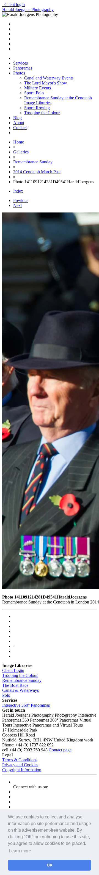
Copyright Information (21, 769)
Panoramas (22, 68)
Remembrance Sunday (22, 680)
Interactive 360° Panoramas (26, 705)
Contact (20, 127)
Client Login (13, 670)
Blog (17, 117)
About (18, 122)
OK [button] (50, 865)
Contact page (60, 750)
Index (18, 191)
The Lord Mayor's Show (45, 83)
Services (20, 63)
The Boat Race (15, 685)
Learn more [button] (20, 851)
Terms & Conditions (19, 759)
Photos (19, 73)
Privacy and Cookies (20, 764)
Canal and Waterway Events (48, 78)
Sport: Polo (34, 93)
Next (17, 205)
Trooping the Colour (42, 112)
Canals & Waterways (20, 690)
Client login (13, 4)
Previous (20, 200)
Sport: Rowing (37, 107)
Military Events (37, 88)
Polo (6, 695)
